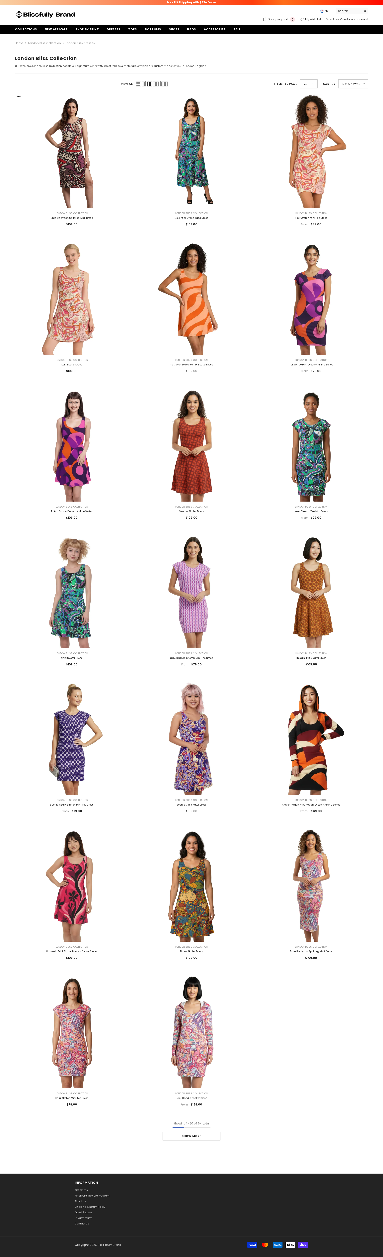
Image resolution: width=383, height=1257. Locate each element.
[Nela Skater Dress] (72, 591)
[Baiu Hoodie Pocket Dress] (191, 1031)
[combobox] (349, 11)
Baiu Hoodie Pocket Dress (191, 1098)
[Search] (352, 11)
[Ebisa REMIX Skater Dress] (311, 591)
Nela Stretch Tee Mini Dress (311, 511)
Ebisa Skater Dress (191, 951)
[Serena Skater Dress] (191, 445)
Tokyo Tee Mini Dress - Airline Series (311, 364)
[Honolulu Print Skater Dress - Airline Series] (72, 885)
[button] (138, 83)
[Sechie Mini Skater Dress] (191, 738)
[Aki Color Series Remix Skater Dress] (191, 298)
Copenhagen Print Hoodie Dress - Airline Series (311, 804)
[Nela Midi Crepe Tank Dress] (191, 151)
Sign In (331, 19)
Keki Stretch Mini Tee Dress (311, 218)
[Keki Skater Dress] (72, 298)
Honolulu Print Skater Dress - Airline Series (72, 951)
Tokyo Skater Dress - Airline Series (72, 511)
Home (19, 43)
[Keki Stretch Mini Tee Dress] (311, 151)
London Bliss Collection (44, 43)
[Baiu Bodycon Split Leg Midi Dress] (311, 885)
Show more (191, 1136)
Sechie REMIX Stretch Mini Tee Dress (72, 804)
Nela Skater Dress (72, 658)
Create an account (354, 19)
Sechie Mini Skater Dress (192, 804)
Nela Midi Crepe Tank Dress (191, 218)
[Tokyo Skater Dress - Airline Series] (72, 445)
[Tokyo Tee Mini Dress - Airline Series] (311, 298)
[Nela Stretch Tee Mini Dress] (311, 445)
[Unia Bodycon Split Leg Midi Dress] (72, 151)
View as (127, 84)
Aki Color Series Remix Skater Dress (191, 364)
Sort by (329, 84)
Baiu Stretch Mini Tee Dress (71, 1098)
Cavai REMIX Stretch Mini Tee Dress (191, 658)
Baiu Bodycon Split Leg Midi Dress (311, 951)
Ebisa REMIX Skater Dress (311, 658)
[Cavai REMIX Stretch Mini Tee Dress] (191, 591)
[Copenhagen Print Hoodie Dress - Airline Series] (311, 738)
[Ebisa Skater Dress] (191, 885)
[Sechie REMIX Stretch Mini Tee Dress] (72, 738)
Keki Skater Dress (71, 364)
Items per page (285, 84)
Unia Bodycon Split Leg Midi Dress (72, 218)
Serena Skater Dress (191, 511)
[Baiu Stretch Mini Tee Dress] (72, 1031)
